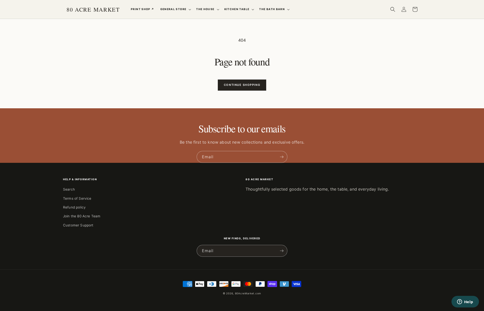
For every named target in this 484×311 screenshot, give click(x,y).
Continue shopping (242, 85)
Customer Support (78, 225)
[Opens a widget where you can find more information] (465, 302)
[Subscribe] (281, 157)
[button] (175, 9)
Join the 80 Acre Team (81, 216)
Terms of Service (77, 198)
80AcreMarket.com (248, 293)
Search (69, 189)
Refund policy (74, 207)
